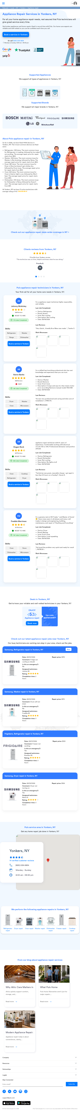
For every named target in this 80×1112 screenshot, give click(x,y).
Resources (5, 1063)
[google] (20, 1091)
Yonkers (23, 8)
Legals (4, 1075)
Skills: (7, 328)
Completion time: (28, 676)
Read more (10, 1001)
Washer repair (40, 928)
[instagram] (26, 1091)
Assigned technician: (30, 669)
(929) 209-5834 (18, 41)
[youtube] (15, 1091)
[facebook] (4, 1091)
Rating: (25, 674)
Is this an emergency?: (30, 664)
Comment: (26, 659)
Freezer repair (61, 928)
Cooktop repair (72, 929)
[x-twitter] (9, 1091)
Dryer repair (18, 928)
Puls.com (5, 8)
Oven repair (29, 928)
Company (5, 1057)
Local (12, 8)
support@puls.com (8, 1098)
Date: (24, 657)
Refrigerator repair (8, 929)
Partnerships (6, 1069)
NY (17, 8)
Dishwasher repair (51, 929)
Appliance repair (33, 8)
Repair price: (57, 657)
